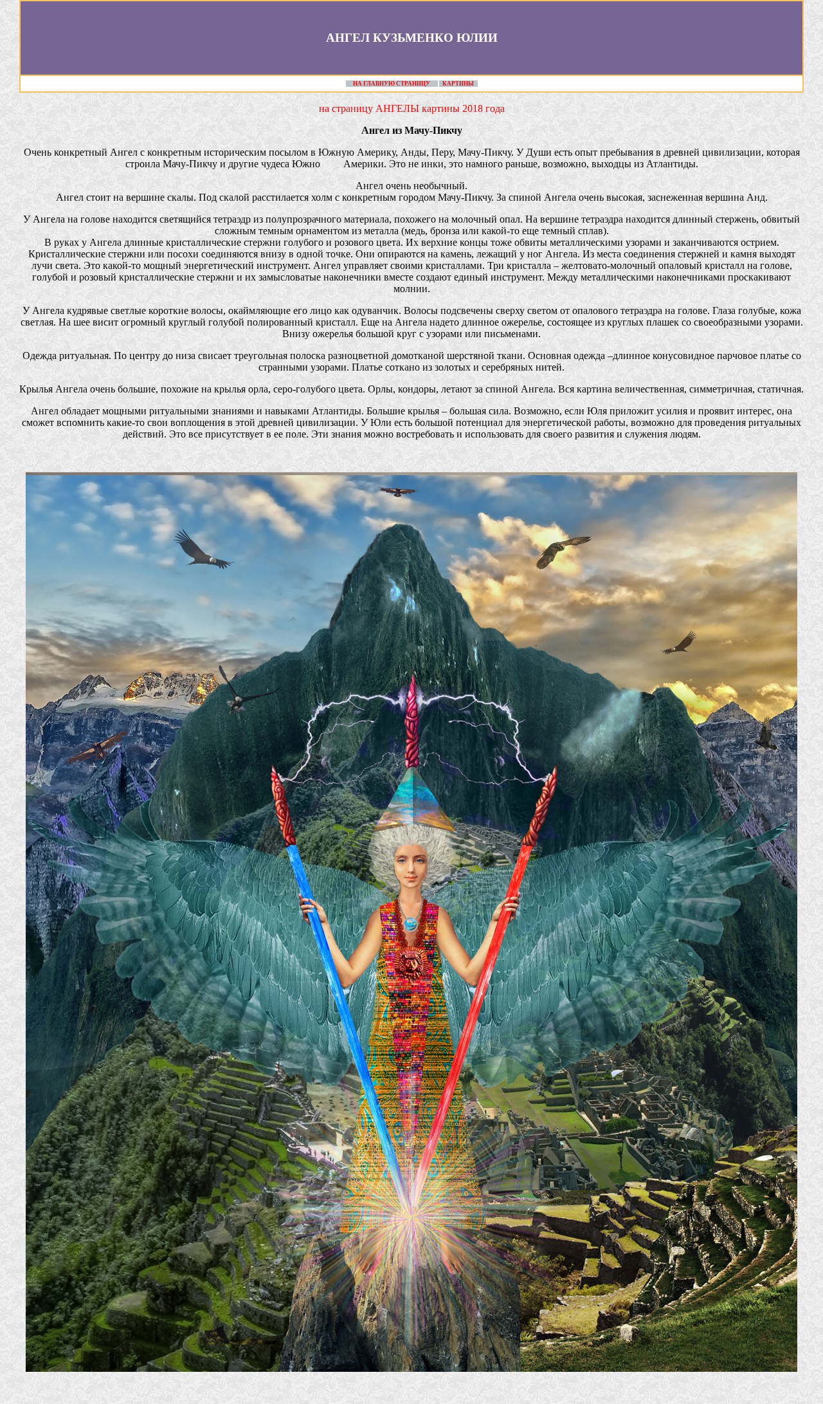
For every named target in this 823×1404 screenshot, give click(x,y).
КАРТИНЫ (458, 83)
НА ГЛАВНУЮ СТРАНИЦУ (391, 83)
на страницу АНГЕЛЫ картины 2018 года (412, 108)
